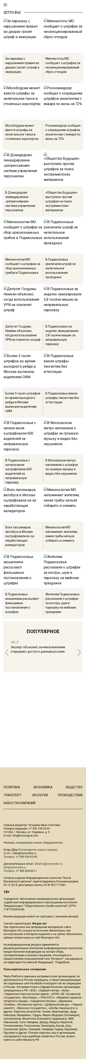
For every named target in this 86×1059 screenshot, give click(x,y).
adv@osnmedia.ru (15, 867)
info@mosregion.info (25, 835)
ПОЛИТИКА (12, 787)
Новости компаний (20, 803)
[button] (6, 652)
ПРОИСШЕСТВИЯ (70, 795)
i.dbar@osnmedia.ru (24, 853)
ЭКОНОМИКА (42, 787)
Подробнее (62, 962)
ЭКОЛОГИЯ (40, 795)
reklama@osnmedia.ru (48, 863)
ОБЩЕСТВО (73, 787)
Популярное (43, 631)
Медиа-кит (39, 923)
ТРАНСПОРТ (13, 795)
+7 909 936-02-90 (26, 856)
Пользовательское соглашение (25, 969)
